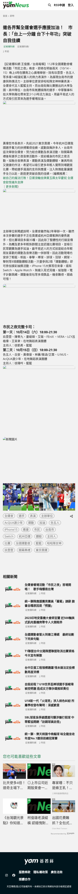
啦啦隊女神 (54, 543)
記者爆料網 (9, 46)
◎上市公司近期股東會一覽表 (37, 785)
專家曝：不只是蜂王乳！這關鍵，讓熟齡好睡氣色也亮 (62, 785)
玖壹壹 (9, 550)
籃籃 (39, 543)
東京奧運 (41, 550)
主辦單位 (47, 516)
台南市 (49, 530)
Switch (9, 536)
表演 (33, 516)
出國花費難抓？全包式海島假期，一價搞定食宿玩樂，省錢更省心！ (62, 820)
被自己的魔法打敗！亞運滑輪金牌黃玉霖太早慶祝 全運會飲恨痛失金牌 (38, 180)
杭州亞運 (24, 536)
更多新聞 (11, 187)
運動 (31, 523)
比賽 (7, 543)
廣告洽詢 (56, 872)
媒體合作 (24, 879)
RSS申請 (59, 5)
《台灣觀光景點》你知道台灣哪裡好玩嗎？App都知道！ (13, 820)
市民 (37, 530)
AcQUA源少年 (14, 523)
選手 (21, 516)
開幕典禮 (24, 550)
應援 (26, 530)
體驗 (39, 536)
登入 (71, 5)
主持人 (51, 536)
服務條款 (24, 872)
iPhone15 (11, 530)
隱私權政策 (40, 872)
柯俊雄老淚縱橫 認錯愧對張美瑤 (38, 820)
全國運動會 (23, 543)
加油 (42, 523)
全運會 (9, 516)
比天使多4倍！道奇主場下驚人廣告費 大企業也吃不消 (14, 785)
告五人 (55, 523)
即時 (12, 15)
